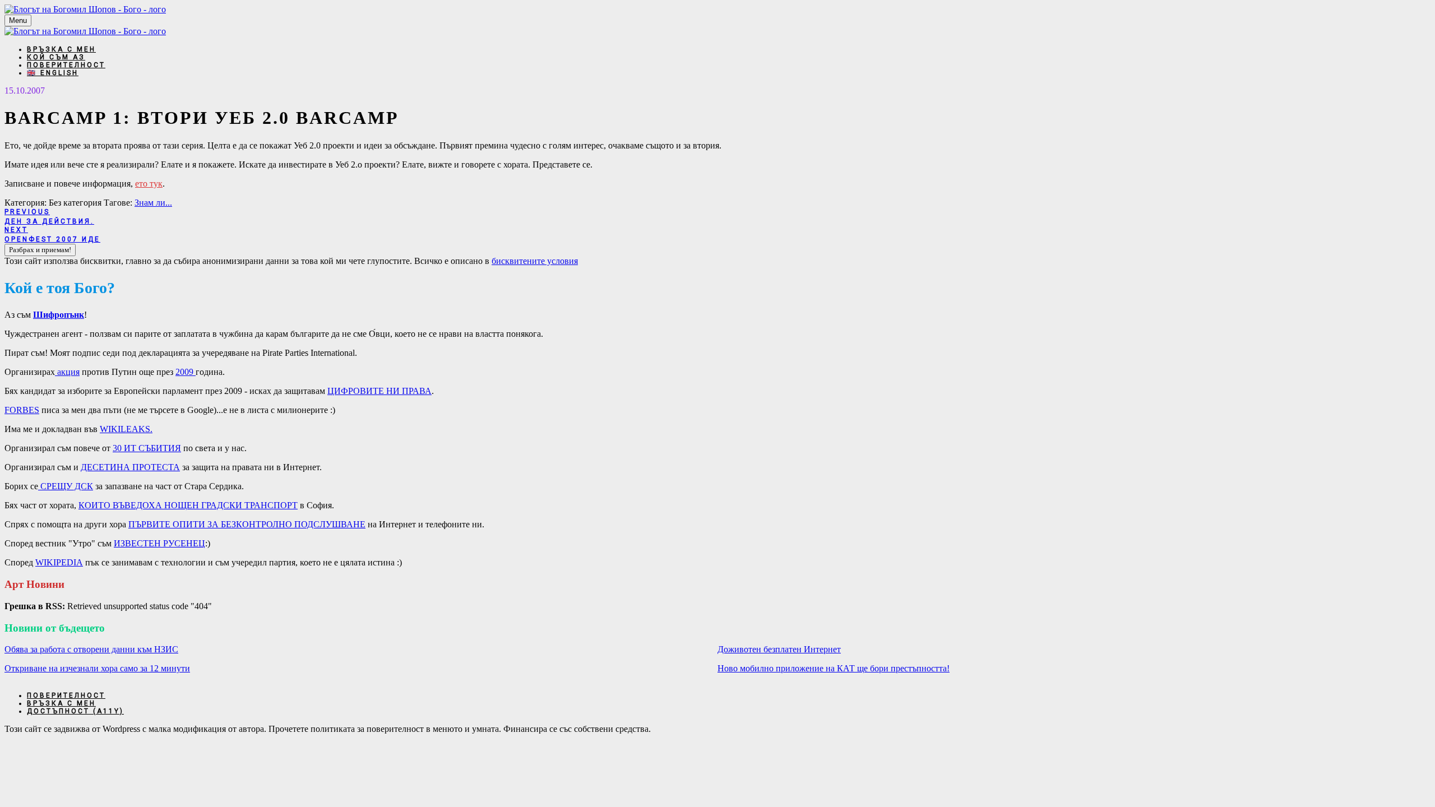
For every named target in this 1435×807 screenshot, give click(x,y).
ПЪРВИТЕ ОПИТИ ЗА (246, 524)
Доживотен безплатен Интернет (779, 649)
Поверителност (66, 65)
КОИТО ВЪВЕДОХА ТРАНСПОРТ (188, 505)
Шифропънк (58, 314)
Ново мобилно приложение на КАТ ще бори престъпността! (834, 668)
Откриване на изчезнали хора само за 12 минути (97, 668)
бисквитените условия (535, 261)
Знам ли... (153, 202)
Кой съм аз (56, 57)
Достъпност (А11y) (75, 711)
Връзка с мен (61, 49)
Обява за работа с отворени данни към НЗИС (91, 649)
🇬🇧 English (52, 73)
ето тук (149, 183)
